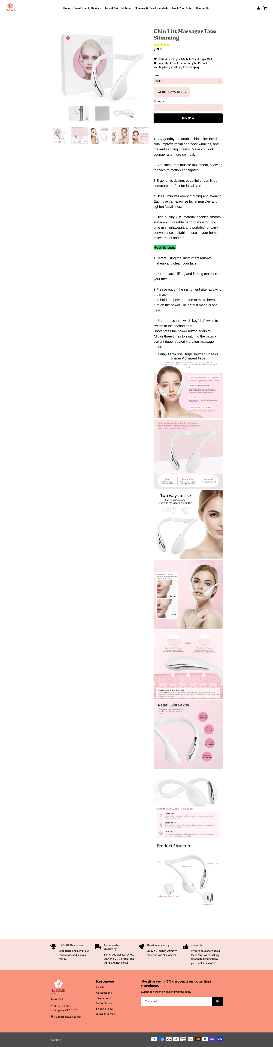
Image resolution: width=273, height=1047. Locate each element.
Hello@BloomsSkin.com (68, 1016)
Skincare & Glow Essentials (151, 7)
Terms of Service (105, 1013)
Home (66, 7)
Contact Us (203, 7)
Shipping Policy (104, 1008)
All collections (104, 992)
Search (100, 987)
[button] (162, 44)
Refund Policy (104, 1003)
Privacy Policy (104, 998)
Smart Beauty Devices (87, 7)
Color (156, 75)
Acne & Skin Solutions (117, 7)
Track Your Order (182, 7)
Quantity (159, 101)
